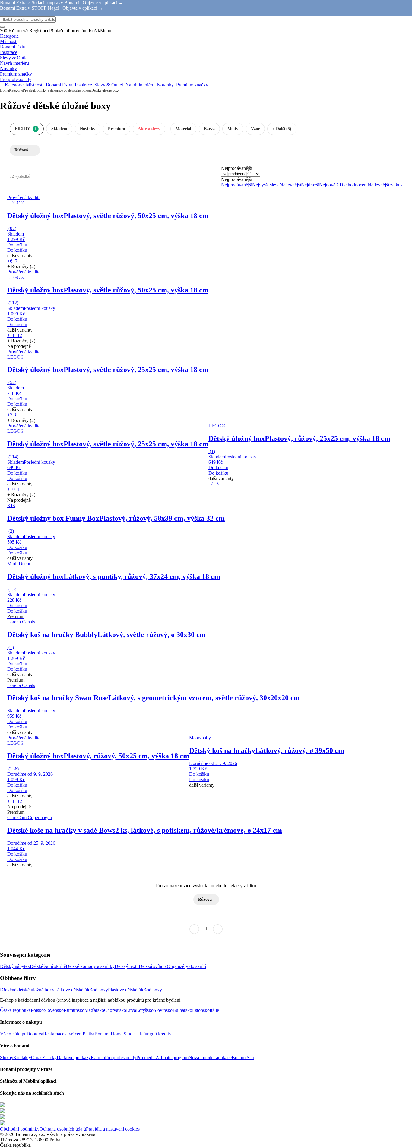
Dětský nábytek (15, 966)
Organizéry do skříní (186, 966)
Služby (6, 1057)
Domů (4, 90)
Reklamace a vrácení (63, 1033)
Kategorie (16, 90)
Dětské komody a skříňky (90, 966)
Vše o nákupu (13, 1033)
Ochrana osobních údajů (63, 1128)
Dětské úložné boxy (105, 90)
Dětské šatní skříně (48, 966)
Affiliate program (172, 1057)
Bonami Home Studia (115, 1033)
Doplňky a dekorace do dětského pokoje (62, 90)
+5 (216, 483)
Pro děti (28, 90)
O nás (36, 1057)
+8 (14, 414)
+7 (14, 261)
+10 (11, 489)
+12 (18, 335)
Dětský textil (127, 966)
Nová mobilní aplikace (210, 1057)
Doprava (35, 1033)
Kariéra (98, 1057)
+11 (10, 335)
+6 (9, 261)
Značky (49, 1057)
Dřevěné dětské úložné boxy (27, 989)
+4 (211, 483)
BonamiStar (243, 1057)
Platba (88, 1033)
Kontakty (22, 1057)
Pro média (146, 1057)
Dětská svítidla (153, 966)
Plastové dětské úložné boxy (135, 989)
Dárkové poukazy (74, 1057)
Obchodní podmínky (20, 1128)
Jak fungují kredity (153, 1033)
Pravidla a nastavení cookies (113, 1128)
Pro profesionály (120, 1057)
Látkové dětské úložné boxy (81, 989)
